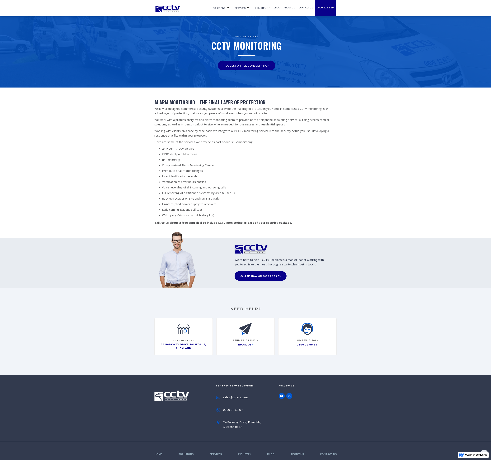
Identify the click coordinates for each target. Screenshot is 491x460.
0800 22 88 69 (325, 7)
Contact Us (328, 454)
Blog (277, 7)
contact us (306, 7)
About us (289, 7)
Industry (260, 8)
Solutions (219, 8)
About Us (297, 454)
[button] (220, 8)
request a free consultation (246, 65)
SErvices (240, 8)
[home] (180, 8)
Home (158, 454)
